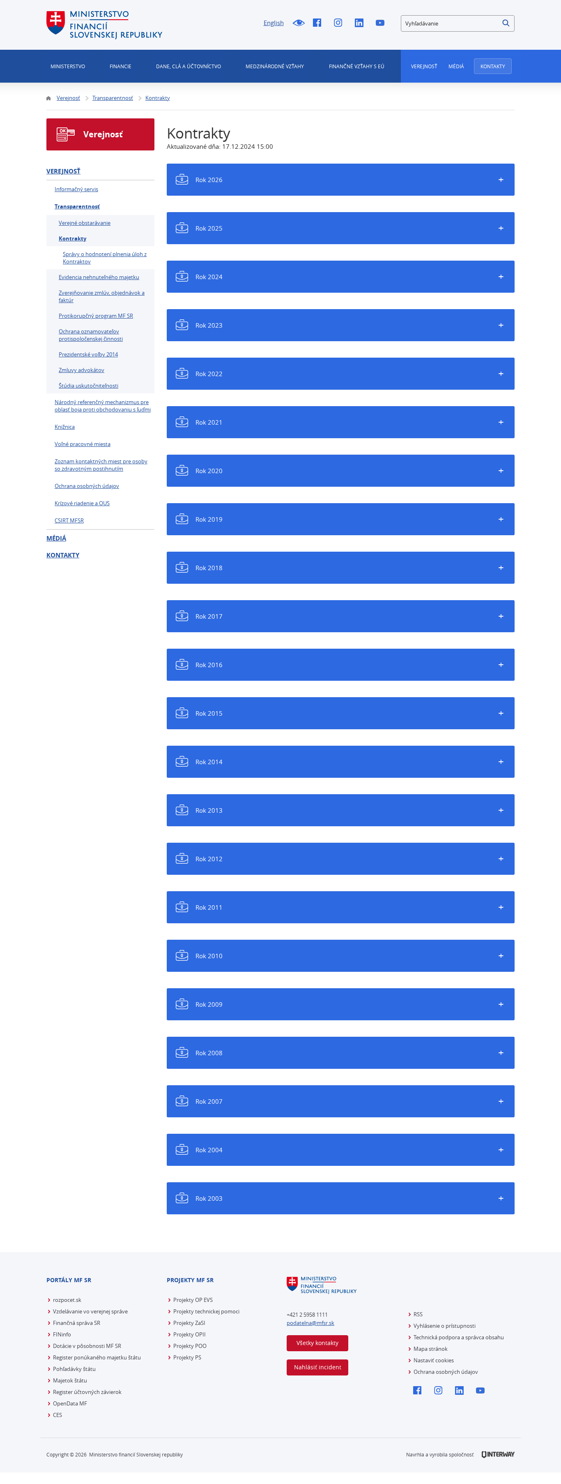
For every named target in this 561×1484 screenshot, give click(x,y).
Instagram (340, 23)
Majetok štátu (70, 1380)
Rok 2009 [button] (209, 1004)
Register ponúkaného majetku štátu (97, 1357)
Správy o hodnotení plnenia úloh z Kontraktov (105, 257)
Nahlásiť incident (317, 1367)
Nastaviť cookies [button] (434, 1360)
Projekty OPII (189, 1334)
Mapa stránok (431, 1348)
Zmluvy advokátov (81, 370)
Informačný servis (76, 189)
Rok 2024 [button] (209, 277)
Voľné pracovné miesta (82, 444)
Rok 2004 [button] (209, 1150)
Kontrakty (72, 238)
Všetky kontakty (317, 1343)
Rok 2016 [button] (209, 665)
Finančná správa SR (76, 1323)
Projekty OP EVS (193, 1300)
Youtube (382, 23)
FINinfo (62, 1334)
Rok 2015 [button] (209, 713)
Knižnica (65, 426)
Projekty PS (187, 1357)
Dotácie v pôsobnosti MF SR (87, 1346)
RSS (418, 1314)
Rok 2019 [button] (209, 519)
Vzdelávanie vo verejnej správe (90, 1311)
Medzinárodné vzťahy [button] (275, 66)
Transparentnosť (77, 206)
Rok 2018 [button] (209, 568)
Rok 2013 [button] (209, 810)
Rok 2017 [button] (209, 616)
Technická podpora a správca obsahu (459, 1337)
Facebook (319, 23)
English (274, 22)
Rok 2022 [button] (209, 374)
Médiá (456, 66)
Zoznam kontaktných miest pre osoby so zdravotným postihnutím (101, 465)
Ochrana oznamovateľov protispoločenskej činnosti (91, 335)
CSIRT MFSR (69, 520)
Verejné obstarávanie (84, 223)
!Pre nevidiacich (298, 23)
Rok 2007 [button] (209, 1101)
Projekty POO (190, 1346)
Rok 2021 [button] (209, 422)
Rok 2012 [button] (209, 859)
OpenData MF (70, 1403)
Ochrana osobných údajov (87, 486)
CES (57, 1415)
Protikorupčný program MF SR (96, 315)
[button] (506, 23)
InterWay (498, 1454)
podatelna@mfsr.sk (310, 1323)
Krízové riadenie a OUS (82, 503)
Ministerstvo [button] (68, 66)
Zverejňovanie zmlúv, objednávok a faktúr (102, 296)
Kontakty (493, 66)
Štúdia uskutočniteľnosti (88, 385)
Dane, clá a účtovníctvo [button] (188, 66)
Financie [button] (120, 66)
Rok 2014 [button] (209, 762)
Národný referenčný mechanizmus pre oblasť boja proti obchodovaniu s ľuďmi (103, 405)
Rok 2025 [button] (209, 228)
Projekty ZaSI (189, 1323)
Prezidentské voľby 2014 (88, 354)
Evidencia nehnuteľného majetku (99, 277)
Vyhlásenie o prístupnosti (445, 1325)
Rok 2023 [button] (209, 325)
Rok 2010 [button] (209, 956)
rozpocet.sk (67, 1300)
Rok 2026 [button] (209, 180)
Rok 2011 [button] (209, 907)
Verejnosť (424, 66)
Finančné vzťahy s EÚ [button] (356, 66)
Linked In (361, 23)
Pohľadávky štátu (74, 1369)
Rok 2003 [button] (209, 1198)
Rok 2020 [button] (209, 471)
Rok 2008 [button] (209, 1053)
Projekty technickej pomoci (206, 1311)
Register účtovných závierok (87, 1392)
